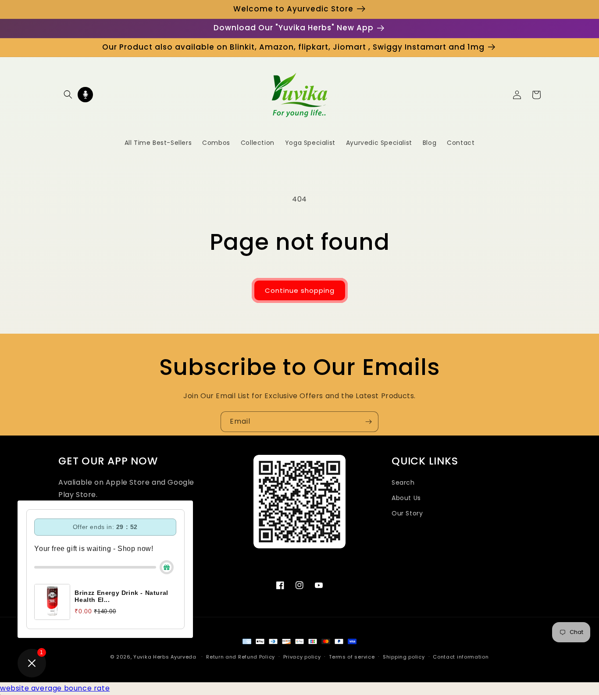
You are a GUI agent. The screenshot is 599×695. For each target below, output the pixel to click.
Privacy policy (302, 656)
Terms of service (351, 656)
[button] (68, 94)
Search (403, 482)
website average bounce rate (55, 688)
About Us (406, 497)
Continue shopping (300, 290)
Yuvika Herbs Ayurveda (164, 656)
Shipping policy (404, 656)
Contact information (460, 656)
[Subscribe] (368, 421)
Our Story (407, 513)
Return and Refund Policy (240, 656)
